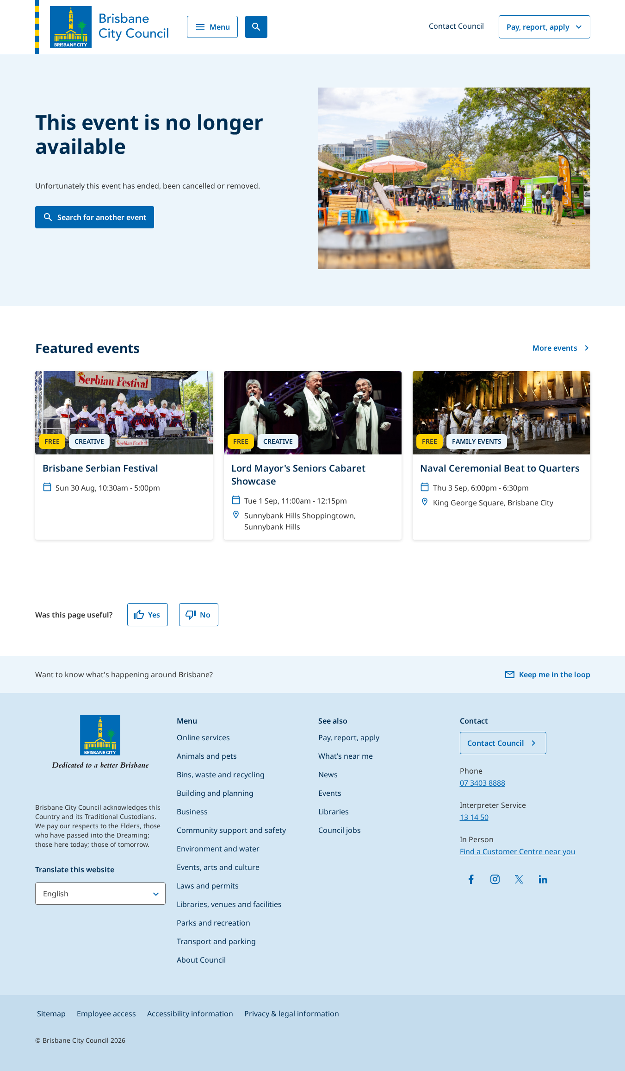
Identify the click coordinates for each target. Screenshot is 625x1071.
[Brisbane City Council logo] (101, 27)
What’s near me (345, 756)
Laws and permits (208, 886)
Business (192, 811)
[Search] (256, 27)
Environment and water (218, 849)
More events (554, 348)
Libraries (333, 811)
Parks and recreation (213, 923)
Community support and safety (231, 830)
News (328, 774)
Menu (220, 27)
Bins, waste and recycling (221, 774)
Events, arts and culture (218, 867)
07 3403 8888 (482, 783)
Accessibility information (190, 1013)
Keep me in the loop (554, 674)
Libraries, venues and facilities (229, 904)
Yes (154, 615)
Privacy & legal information (291, 1013)
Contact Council (456, 26)
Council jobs (339, 830)
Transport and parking (216, 941)
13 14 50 (474, 817)
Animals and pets (207, 756)
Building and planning (215, 793)
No (205, 615)
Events (329, 793)
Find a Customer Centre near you (517, 851)
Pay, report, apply (538, 27)
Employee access (106, 1013)
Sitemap (51, 1013)
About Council (201, 960)
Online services (203, 737)
